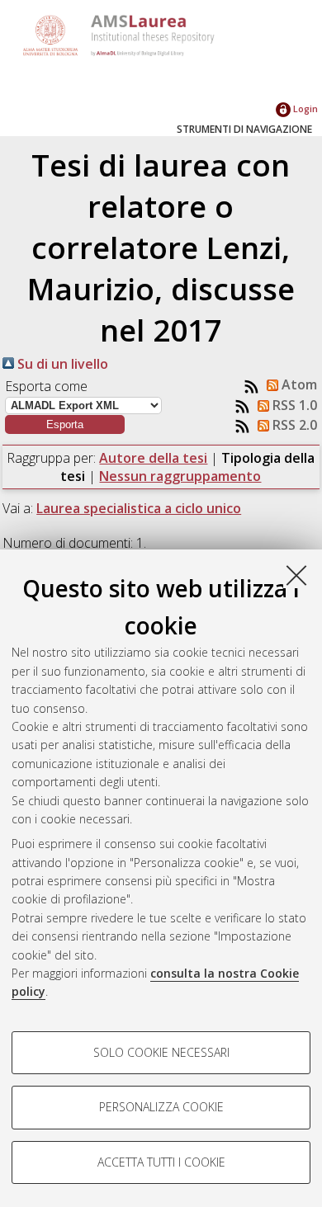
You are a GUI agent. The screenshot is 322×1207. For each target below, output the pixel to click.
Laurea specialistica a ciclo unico (138, 508)
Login (304, 108)
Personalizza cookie (161, 1107)
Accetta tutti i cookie (161, 1162)
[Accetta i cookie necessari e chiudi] (296, 575)
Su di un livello (61, 364)
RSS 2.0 (293, 425)
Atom (297, 384)
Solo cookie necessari (161, 1052)
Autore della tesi (153, 458)
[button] (65, 424)
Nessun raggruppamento (180, 476)
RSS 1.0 (293, 405)
